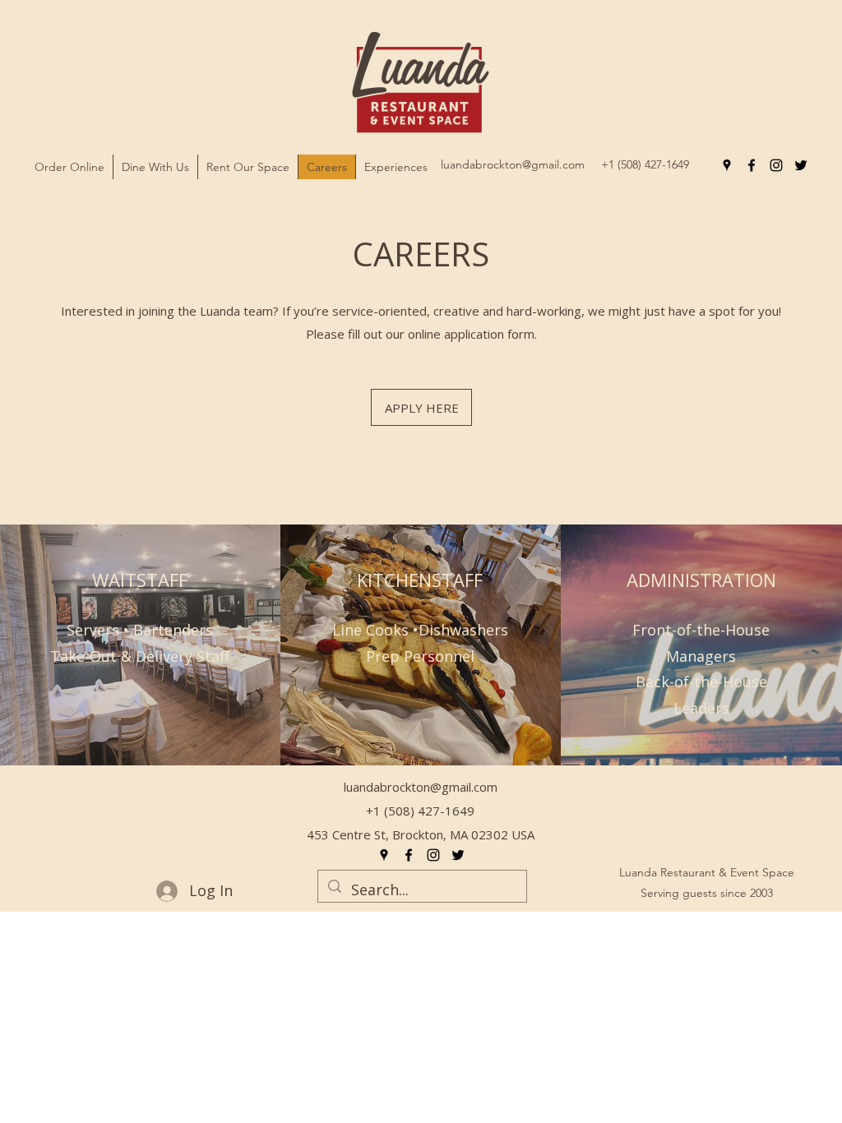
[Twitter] (801, 165)
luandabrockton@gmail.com (513, 164)
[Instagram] (776, 165)
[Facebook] (751, 165)
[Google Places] (727, 165)
